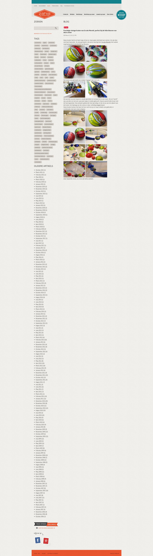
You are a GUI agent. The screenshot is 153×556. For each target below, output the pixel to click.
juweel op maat (51, 80)
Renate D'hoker (47, 127)
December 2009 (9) (41, 429)
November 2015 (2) (41, 266)
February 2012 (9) (41, 368)
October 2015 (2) (41, 269)
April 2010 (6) (40, 420)
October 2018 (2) (41, 212)
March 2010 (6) (40, 422)
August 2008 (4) (40, 464)
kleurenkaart (51, 92)
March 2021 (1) (40, 172)
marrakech (50, 109)
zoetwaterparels (44, 159)
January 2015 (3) (40, 285)
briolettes (50, 57)
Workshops (79, 14)
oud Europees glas (45, 118)
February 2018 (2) (41, 229)
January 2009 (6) (40, 453)
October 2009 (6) (41, 434)
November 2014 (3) (41, 290)
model (36, 112)
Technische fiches (69, 6)
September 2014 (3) (41, 295)
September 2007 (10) (42, 490)
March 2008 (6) (40, 476)
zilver (36, 159)
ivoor (41, 77)
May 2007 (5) (39, 500)
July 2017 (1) (39, 240)
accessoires (38, 42)
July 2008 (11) (40, 467)
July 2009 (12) (40, 438)
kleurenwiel (48, 95)
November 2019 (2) (41, 189)
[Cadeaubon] (46, 524)
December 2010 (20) (42, 401)
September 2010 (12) (42, 408)
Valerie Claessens (46, 138)
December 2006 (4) (41, 511)
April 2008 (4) (40, 474)
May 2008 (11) (40, 471)
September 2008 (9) (41, 462)
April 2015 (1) (40, 278)
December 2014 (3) (41, 288)
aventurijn (37, 48)
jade (46, 77)
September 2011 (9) (41, 379)
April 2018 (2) (40, 224)
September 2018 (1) (41, 214)
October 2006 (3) (41, 516)
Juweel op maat (100, 14)
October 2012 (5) (41, 349)
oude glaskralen (39, 121)
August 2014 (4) (40, 297)
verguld (37, 144)
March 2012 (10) (40, 365)
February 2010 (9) (41, 424)
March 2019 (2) (40, 203)
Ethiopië (47, 66)
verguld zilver (45, 144)
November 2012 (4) (41, 346)
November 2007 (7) (41, 486)
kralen (44, 101)
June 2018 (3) (40, 219)
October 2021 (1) (41, 170)
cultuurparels (38, 63)
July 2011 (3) (39, 384)
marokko (42, 109)
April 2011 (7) (40, 391)
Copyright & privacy (52, 553)
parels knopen (38, 124)
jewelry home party (40, 80)
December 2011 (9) (41, 372)
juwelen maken (39, 83)
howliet (37, 74)
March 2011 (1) (40, 394)
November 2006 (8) (41, 514)
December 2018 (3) (41, 207)
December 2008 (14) (42, 455)
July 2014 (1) (39, 299)
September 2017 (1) (41, 238)
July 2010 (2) (39, 412)
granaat (37, 71)
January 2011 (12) (41, 398)
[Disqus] (91, 207)
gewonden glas (49, 68)
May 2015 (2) (39, 276)
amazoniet (51, 42)
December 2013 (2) (41, 316)
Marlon (117, 553)
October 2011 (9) (41, 377)
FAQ (61, 6)
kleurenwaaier (38, 95)
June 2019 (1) (40, 198)
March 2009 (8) (40, 448)
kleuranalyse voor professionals (43, 89)
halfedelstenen (45, 71)
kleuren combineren (40, 92)
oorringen (53, 115)
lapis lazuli (46, 103)
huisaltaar (43, 74)
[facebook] (38, 541)
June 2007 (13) (40, 497)
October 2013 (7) (41, 321)
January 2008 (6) (40, 481)
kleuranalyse (38, 86)
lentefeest (53, 103)
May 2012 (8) (39, 361)
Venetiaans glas (53, 141)
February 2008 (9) (41, 478)
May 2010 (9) (39, 417)
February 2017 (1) (41, 245)
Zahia (44, 14)
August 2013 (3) (40, 325)
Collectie (65, 14)
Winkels (72, 14)
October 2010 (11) (41, 405)
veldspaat (37, 141)
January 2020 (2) (40, 184)
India (36, 77)
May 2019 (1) (39, 200)
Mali (36, 109)
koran (49, 98)
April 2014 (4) (40, 306)
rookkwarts (38, 130)
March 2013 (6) (40, 337)
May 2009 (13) (40, 443)
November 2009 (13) (42, 431)
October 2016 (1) (41, 252)
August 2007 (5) (40, 493)
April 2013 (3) (40, 335)
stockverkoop (38, 135)
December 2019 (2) (41, 186)
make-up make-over (47, 106)
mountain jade (52, 112)
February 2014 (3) (41, 311)
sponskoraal (38, 133)
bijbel (36, 54)
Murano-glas (45, 115)
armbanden (53, 45)
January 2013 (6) (40, 342)
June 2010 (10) (40, 415)
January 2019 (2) (40, 205)
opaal (36, 118)
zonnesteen (38, 162)
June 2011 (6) (40, 386)
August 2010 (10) (41, 410)
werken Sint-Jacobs (47, 147)
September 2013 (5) (41, 323)
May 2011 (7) (39, 389)
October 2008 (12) (41, 460)
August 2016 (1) (40, 255)
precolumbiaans (49, 124)
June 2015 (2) (40, 273)
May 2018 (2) (39, 222)
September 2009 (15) (42, 436)
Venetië (44, 141)
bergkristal (53, 51)
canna (88, 80)
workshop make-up (40, 156)
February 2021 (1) (41, 174)
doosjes (46, 63)
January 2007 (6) (40, 509)
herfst (53, 71)
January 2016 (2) (40, 262)
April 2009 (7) (40, 445)
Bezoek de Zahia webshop (121, 15)
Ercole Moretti (106, 42)
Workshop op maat (89, 14)
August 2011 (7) (40, 382)
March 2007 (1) (40, 504)
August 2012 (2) (40, 354)
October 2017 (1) (41, 236)
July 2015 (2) (39, 271)
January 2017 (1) (40, 247)
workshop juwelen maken (41, 153)
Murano (37, 115)
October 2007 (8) (41, 488)
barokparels (46, 48)
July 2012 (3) (39, 356)
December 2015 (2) (41, 264)
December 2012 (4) (41, 344)
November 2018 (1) (41, 210)
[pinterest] (46, 541)
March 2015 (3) (40, 280)
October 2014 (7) (41, 292)
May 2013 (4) (39, 332)
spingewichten (46, 130)
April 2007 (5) (40, 502)
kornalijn (37, 101)
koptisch (37, 98)
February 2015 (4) (41, 283)
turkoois (37, 138)
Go (56, 28)
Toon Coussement (48, 135)
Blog (48, 6)
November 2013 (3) (41, 318)
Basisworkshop (38, 51)
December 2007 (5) (41, 483)
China (44, 60)
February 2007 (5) (41, 507)
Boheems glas (52, 54)
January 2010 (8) (40, 427)
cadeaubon (38, 60)
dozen (52, 63)
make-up (37, 106)
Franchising (55, 6)
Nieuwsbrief (42, 6)
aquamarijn (45, 45)
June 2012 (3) (40, 358)
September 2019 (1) (41, 193)
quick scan (37, 127)
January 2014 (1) (40, 313)
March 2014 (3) (40, 309)
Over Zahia (110, 14)
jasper (51, 77)
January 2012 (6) (40, 370)
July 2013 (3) (39, 328)
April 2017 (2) (40, 243)
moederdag (44, 112)
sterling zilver (47, 133)
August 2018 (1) (40, 217)
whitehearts (38, 150)
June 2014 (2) (40, 302)
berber (46, 51)
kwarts (50, 101)
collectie (51, 60)
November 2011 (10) (42, 375)
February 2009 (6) (41, 450)
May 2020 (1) (39, 177)
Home (35, 6)
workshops (50, 156)
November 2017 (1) (41, 233)
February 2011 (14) (41, 396)
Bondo (36, 57)
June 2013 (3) (40, 330)
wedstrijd (37, 147)
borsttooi (43, 57)
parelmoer (48, 121)
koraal (43, 98)
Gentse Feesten (39, 68)
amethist (37, 45)
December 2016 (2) (41, 250)
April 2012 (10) (40, 363)
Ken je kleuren (49, 83)
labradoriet (38, 103)
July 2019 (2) (39, 196)
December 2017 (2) (41, 231)
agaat (44, 42)
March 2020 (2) (40, 179)
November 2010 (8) (41, 403)
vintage (53, 144)
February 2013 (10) (41, 339)
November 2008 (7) (41, 457)
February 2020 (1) (41, 181)
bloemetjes (43, 54)
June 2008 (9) (40, 469)
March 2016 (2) (40, 259)
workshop (46, 150)
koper (55, 95)
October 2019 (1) (41, 191)
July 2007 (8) (39, 495)
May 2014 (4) (39, 304)
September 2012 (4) (41, 351)
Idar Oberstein (52, 74)
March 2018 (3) (40, 226)
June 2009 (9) (40, 441)
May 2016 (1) (39, 257)
